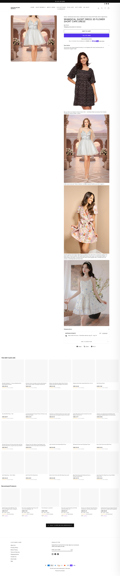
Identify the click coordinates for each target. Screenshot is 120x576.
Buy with (87, 35)
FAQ (12, 561)
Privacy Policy (14, 547)
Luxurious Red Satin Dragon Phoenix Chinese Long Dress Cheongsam (36, 414)
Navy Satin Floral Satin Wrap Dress (104, 444)
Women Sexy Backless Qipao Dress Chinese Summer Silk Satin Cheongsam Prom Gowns (58, 384)
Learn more (101, 41)
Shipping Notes (68, 329)
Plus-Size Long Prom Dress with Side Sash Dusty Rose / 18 (69, 508)
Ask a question (86, 341)
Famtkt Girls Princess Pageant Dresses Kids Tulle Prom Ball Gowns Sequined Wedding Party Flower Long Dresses (109, 508)
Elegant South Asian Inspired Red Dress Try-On (83, 383)
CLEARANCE (61, 9)
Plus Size (70, 7)
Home (32, 7)
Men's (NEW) (51, 7)
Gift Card (78, 7)
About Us (13, 545)
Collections (61, 7)
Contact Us (13, 556)
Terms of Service (15, 552)
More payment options (86, 38)
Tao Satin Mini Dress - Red (7, 413)
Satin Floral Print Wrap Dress (32, 475)
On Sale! (86, 7)
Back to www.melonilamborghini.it (61, 525)
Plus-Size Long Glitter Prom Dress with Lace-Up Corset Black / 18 (30, 508)
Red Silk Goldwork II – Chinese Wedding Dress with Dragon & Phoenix (11, 384)
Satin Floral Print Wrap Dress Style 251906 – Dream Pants (106, 476)
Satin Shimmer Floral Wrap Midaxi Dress (57, 444)
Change (105, 333)
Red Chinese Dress (101, 383)
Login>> (6, 515)
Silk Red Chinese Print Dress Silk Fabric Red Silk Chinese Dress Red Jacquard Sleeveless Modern (12, 445)
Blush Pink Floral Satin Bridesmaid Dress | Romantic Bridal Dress (81, 476)
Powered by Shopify (60, 570)
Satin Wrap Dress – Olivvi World (8, 475)
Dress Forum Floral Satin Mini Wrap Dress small (59, 475)
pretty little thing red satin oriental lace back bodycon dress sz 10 (82, 414)
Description (67, 45)
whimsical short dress (73, 16)
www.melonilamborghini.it (15, 8)
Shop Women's (41, 7)
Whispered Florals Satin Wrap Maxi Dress (81, 444)
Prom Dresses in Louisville (47, 507)
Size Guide (13, 559)
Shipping (66, 27)
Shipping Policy (15, 554)
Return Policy (14, 549)
